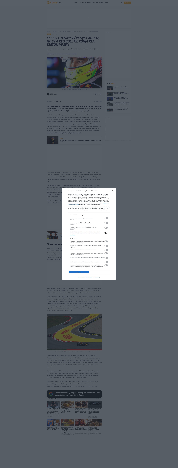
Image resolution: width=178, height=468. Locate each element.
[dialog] (89, 234)
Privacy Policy (97, 277)
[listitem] (89, 215)
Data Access (89, 277)
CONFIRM (79, 272)
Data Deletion (81, 277)
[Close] (113, 191)
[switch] (106, 218)
